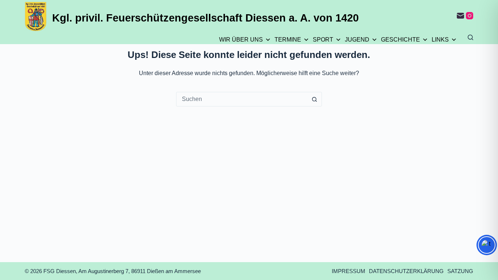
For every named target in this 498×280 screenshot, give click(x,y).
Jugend (357, 39)
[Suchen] (470, 37)
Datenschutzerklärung (406, 271)
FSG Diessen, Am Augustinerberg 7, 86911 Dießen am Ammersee (122, 271)
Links (440, 39)
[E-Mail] (460, 15)
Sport (323, 39)
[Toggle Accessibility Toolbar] (486, 245)
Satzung (460, 271)
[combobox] (242, 99)
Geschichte (400, 39)
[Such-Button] (315, 99)
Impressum (348, 271)
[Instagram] (469, 15)
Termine (288, 39)
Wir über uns (241, 39)
